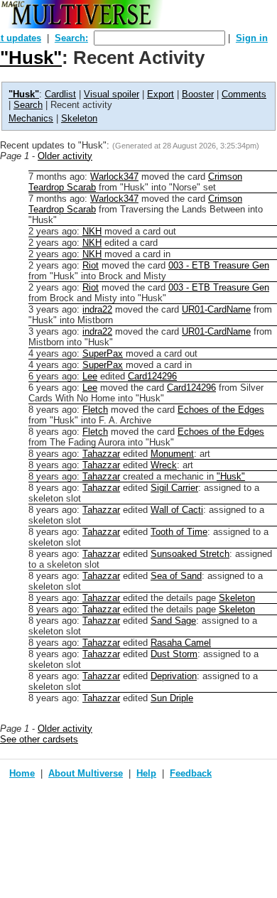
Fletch (95, 409)
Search (28, 104)
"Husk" (31, 57)
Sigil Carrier (174, 487)
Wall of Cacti (177, 509)
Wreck (164, 465)
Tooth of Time (179, 531)
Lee (89, 376)
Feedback (191, 773)
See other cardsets (39, 739)
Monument (172, 453)
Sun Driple (172, 698)
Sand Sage (173, 620)
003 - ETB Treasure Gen (218, 265)
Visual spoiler (111, 94)
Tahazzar (101, 453)
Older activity (65, 156)
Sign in (252, 38)
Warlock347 (114, 176)
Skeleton (79, 118)
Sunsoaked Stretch (190, 553)
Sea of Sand (176, 575)
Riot (90, 265)
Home (22, 773)
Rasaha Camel (181, 642)
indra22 (97, 309)
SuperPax (102, 353)
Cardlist (60, 94)
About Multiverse (85, 773)
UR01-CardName (216, 309)
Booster (198, 94)
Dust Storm (174, 654)
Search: (71, 38)
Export (160, 94)
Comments (244, 94)
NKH (92, 231)
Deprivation (174, 676)
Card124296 (152, 376)
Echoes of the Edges (221, 409)
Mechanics (31, 118)
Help (146, 773)
